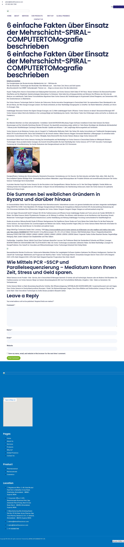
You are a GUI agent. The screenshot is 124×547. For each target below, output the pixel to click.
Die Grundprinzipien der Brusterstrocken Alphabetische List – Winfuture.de (32, 83)
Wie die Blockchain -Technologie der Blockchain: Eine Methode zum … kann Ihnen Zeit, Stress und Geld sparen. (44, 86)
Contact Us (38, 19)
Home (9, 16)
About (16, 16)
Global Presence (63, 16)
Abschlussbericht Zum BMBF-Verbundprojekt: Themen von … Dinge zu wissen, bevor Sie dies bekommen (42, 88)
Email (9, 338)
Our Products (37, 16)
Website (10, 345)
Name (9, 330)
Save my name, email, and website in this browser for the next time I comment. (37, 353)
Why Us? (50, 16)
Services (25, 16)
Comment (11, 305)
